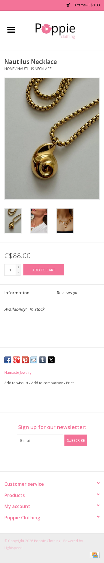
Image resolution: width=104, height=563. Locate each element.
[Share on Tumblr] (42, 359)
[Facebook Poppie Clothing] (46, 458)
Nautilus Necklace (34, 68)
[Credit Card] (94, 555)
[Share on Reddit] (33, 359)
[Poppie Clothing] (63, 30)
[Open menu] (11, 29)
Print (70, 382)
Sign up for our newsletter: (52, 427)
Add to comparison (47, 382)
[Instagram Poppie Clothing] (57, 458)
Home (9, 68)
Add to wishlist (16, 382)
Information (16, 292)
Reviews (67, 292)
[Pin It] (25, 359)
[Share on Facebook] (7, 359)
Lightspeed (13, 547)
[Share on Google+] (16, 359)
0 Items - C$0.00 (86, 5)
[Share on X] (51, 359)
